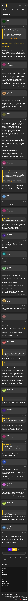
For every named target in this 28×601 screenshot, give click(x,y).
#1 (25, 26)
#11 (25, 305)
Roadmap (4, 581)
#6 (25, 201)
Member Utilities (13, 597)
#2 (25, 69)
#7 (25, 215)
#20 (25, 532)
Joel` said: (5, 218)
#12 (25, 321)
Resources (4, 572)
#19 (25, 508)
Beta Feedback (5, 583)
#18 (25, 489)
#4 (25, 119)
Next (14, 549)
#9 (25, 258)
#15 (25, 415)
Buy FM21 (4, 574)
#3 (25, 97)
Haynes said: (6, 362)
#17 (25, 466)
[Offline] (2, 20)
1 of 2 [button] (10, 549)
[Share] (23, 26)
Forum (3, 570)
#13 (25, 347)
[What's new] (23, 5)
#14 (25, 394)
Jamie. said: (5, 170)
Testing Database (6, 590)
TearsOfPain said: (7, 418)
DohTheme (24, 599)
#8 (25, 240)
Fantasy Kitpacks (6, 588)
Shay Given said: (7, 444)
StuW (4, 11)
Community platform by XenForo (15, 596)
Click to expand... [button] (14, 38)
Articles (4, 579)
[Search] (25, 5)
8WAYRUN (25, 597)
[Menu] (2, 5)
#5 (25, 167)
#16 (25, 441)
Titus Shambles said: (8, 398)
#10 (25, 272)
